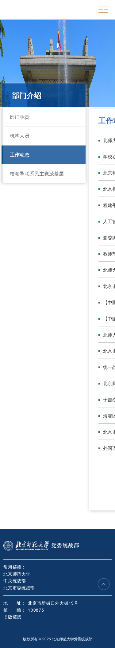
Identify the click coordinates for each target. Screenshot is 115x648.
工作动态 (19, 154)
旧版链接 (12, 616)
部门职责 (19, 116)
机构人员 (19, 135)
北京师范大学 (16, 574)
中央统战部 (14, 580)
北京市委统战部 (19, 587)
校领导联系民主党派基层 (37, 173)
